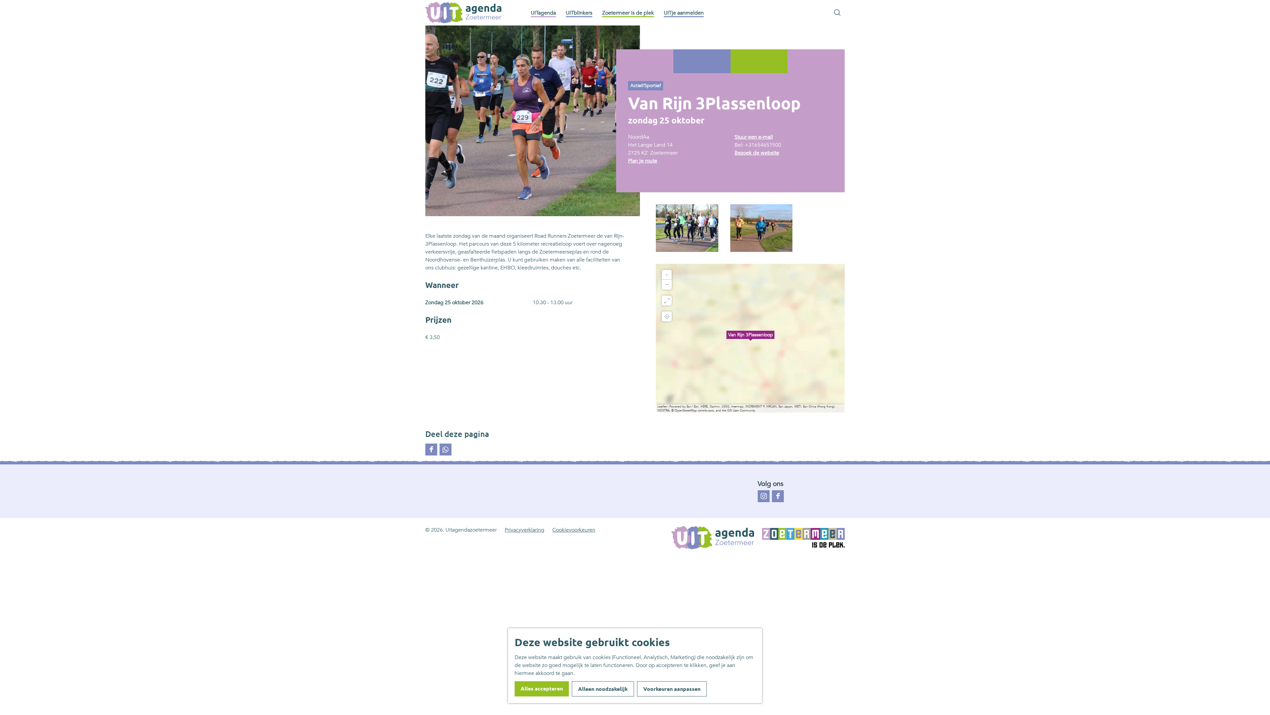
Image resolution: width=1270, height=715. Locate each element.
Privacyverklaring (524, 530)
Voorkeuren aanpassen (671, 689)
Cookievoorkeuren (573, 530)
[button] (750, 338)
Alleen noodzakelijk (603, 689)
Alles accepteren (542, 688)
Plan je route (642, 161)
